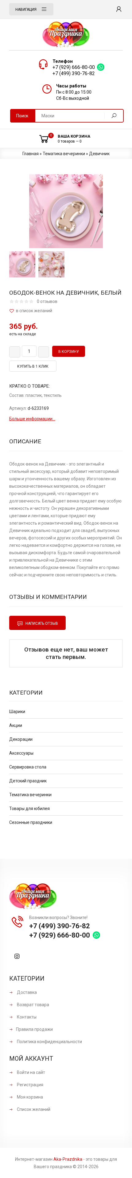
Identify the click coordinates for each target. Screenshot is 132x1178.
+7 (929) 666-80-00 (73, 67)
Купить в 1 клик (33, 366)
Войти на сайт (30, 1072)
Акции (15, 725)
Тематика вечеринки (30, 794)
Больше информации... (32, 418)
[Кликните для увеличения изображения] (66, 211)
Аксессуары (21, 753)
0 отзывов (47, 301)
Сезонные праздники (30, 822)
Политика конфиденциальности (49, 1041)
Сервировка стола (27, 766)
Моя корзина (29, 1097)
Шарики (17, 711)
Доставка (26, 992)
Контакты (26, 1017)
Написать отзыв (41, 623)
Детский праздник (28, 780)
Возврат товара (32, 1004)
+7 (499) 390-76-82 (73, 73)
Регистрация (29, 1084)
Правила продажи (34, 1029)
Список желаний (33, 1109)
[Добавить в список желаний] (66, 310)
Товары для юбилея (29, 808)
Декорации (21, 739)
